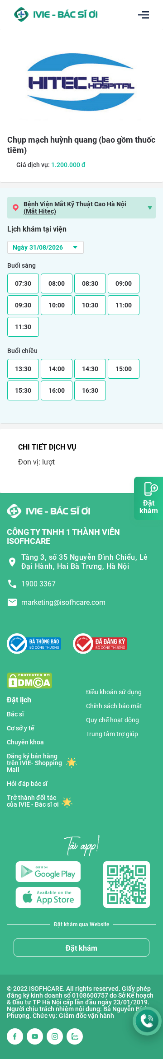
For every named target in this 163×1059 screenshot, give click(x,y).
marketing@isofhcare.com (63, 602)
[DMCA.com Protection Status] (29, 680)
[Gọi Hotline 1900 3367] (147, 1021)
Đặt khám (81, 948)
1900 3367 (38, 584)
